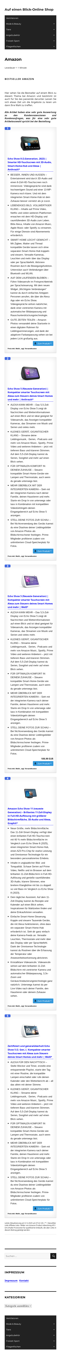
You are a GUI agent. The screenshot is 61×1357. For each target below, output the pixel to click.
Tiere (8, 29)
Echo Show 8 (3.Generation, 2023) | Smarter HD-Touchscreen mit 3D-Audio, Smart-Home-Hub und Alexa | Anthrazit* (30, 164)
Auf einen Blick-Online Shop (29, 9)
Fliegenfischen (13, 46)
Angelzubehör (13, 35)
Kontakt (24, 1280)
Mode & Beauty (13, 24)
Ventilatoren (12, 18)
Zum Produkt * (44, 343)
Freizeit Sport (13, 41)
